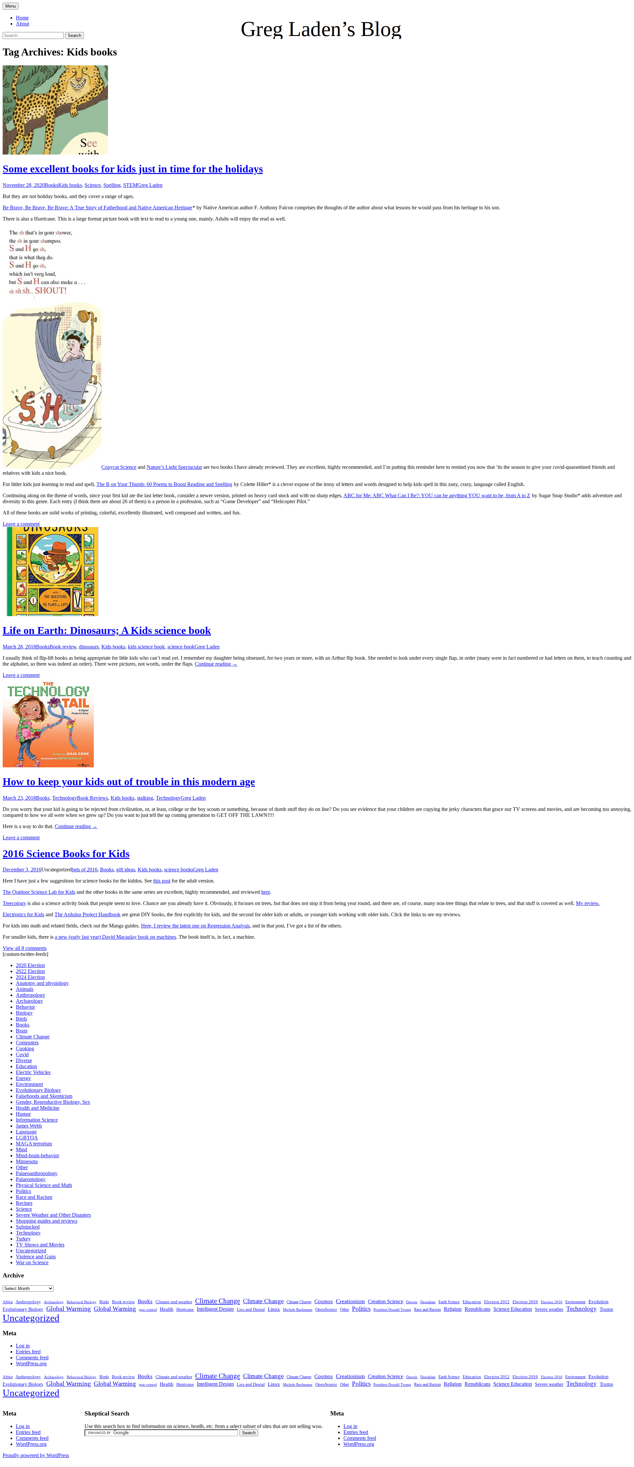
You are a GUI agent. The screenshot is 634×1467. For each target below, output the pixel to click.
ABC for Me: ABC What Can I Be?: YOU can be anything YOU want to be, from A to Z (436, 495)
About (22, 23)
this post (161, 881)
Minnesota (27, 1161)
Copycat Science (118, 467)
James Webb (29, 1126)
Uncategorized (31, 1250)
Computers (27, 1042)
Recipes (24, 1203)
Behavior (25, 1007)
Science (93, 185)
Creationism (350, 1301)
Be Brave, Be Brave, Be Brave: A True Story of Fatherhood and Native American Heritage (97, 207)
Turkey (23, 1238)
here (265, 892)
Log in (23, 1345)
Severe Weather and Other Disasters (53, 1215)
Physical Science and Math (44, 1185)
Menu (10, 6)
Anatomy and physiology (42, 983)
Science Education (512, 1309)
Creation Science (385, 1301)
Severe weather (549, 1309)
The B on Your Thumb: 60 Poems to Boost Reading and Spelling (164, 484)
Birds (21, 1019)
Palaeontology (31, 1179)
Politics (23, 1191)
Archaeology (29, 1001)
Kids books (70, 185)
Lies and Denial (251, 1309)
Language (26, 1132)
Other (22, 1167)
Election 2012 (497, 1302)
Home (22, 17)
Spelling (112, 185)
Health (166, 1309)
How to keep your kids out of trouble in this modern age (129, 781)
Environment (29, 1084)
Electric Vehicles (33, 1072)
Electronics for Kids (23, 914)
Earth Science (449, 1302)
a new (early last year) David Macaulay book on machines (115, 937)
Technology (64, 798)
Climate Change (33, 1036)
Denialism (428, 1302)
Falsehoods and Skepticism (44, 1096)
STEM (130, 185)
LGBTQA (27, 1137)
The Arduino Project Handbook (87, 914)
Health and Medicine (37, 1108)
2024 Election (30, 977)
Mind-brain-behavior (37, 1155)
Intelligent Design (215, 1309)
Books (51, 185)
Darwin (411, 1302)
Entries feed (28, 1351)
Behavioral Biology (81, 1302)
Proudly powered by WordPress (36, 1455)
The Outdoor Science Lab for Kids (39, 892)
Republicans (477, 1309)
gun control (148, 1309)
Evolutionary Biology (38, 1090)
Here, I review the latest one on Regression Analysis (195, 925)
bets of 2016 (84, 869)
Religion (453, 1309)
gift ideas (125, 869)
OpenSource (326, 1309)
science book (180, 646)
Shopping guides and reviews (46, 1221)
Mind (21, 1149)
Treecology (14, 903)
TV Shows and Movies (40, 1244)
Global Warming (68, 1308)
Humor (23, 1114)
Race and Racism (34, 1197)
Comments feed (32, 1357)
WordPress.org (31, 1363)
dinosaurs (89, 646)
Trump (606, 1309)
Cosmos (323, 1301)
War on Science (32, 1262)
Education (26, 1066)
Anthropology (30, 995)
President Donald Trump (392, 1309)
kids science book (146, 646)
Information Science (37, 1120)
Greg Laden (149, 185)
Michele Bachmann (297, 1309)
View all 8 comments (25, 948)
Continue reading (216, 664)
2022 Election (30, 971)
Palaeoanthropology (36, 1173)
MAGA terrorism (34, 1143)
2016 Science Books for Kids (66, 853)
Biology (24, 1013)
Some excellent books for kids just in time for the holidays (133, 169)
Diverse (24, 1060)
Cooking (25, 1048)
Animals (24, 989)
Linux (274, 1309)
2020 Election (30, 965)
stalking (145, 798)
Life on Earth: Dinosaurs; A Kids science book (107, 630)
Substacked (28, 1227)
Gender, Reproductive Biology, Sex (53, 1102)
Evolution (598, 1301)
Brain (21, 1030)
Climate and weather (174, 1301)
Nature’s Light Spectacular (174, 467)
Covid (22, 1054)
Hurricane (185, 1309)
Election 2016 (525, 1301)
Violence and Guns (36, 1256)
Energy (23, 1078)
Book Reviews (92, 798)
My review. (588, 903)
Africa (8, 1302)
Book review (63, 646)
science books (178, 869)
